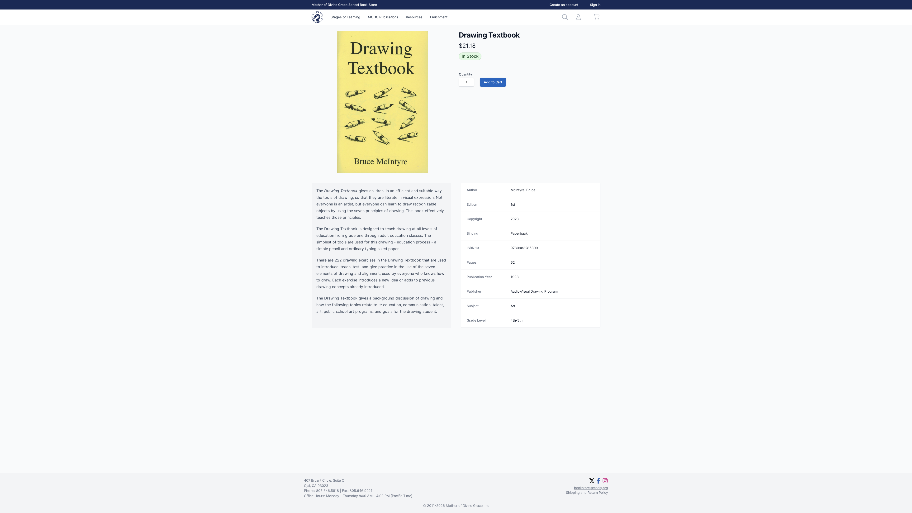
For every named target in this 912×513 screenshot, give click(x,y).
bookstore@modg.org (591, 488)
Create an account (564, 5)
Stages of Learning (345, 17)
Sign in (595, 5)
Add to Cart (493, 82)
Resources (414, 17)
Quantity (465, 74)
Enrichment (438, 17)
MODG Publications (383, 17)
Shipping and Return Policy (587, 492)
